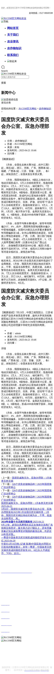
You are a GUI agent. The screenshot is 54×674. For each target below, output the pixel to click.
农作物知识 (14, 48)
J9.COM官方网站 (27, 108)
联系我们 (13, 55)
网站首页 (13, 28)
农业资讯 (13, 41)
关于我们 (13, 34)
